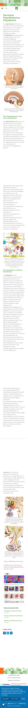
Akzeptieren (15, 699)
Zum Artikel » (6, 612)
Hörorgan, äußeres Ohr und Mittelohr (13, 615)
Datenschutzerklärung (16, 705)
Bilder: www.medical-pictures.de (14, 677)
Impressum (9, 705)
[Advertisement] (14, 166)
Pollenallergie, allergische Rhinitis (13, 611)
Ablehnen (5, 699)
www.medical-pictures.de (16, 567)
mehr (23, 699)
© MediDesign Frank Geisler (14, 675)
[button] (16, 8)
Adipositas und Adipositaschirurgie (13, 620)
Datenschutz (17, 680)
